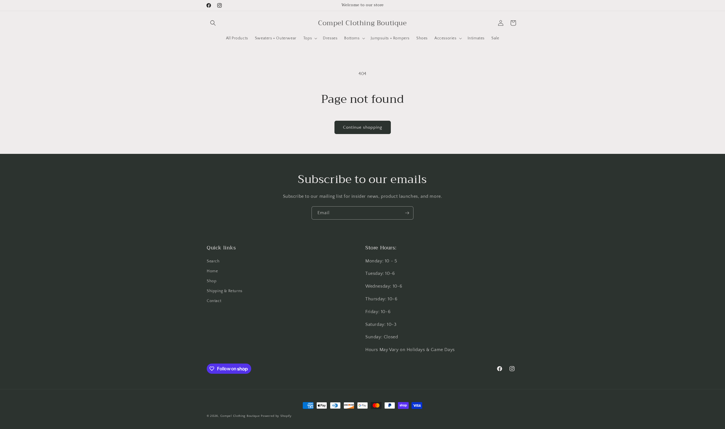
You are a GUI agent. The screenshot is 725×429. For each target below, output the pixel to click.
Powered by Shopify (276, 416)
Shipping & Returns (224, 291)
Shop (211, 281)
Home (212, 271)
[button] (213, 23)
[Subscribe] (407, 213)
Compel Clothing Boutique (240, 416)
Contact (214, 301)
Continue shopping (362, 127)
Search (213, 261)
